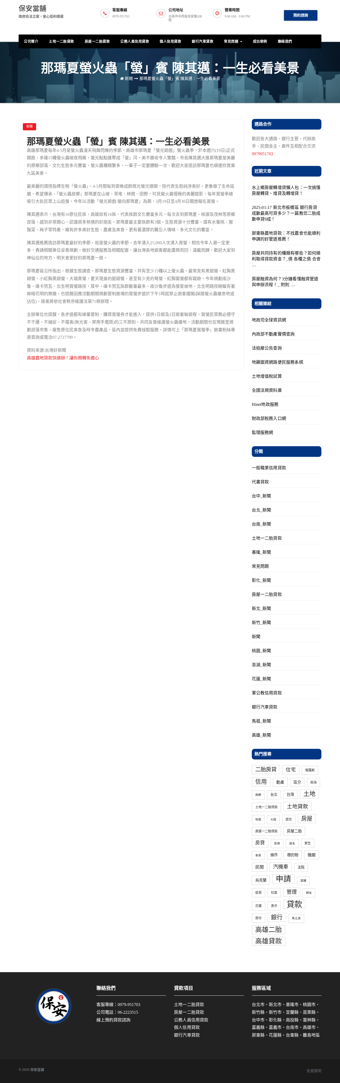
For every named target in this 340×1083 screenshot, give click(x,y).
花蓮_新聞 (261, 679)
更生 (307, 843)
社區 (274, 893)
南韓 (258, 794)
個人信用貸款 (170, 41)
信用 (261, 782)
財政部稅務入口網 (269, 418)
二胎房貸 (266, 769)
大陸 (273, 819)
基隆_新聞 (261, 552)
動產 (280, 782)
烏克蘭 (260, 880)
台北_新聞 (261, 510)
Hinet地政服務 (265, 404)
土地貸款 (297, 806)
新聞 (129, 78)
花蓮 (258, 906)
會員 (258, 855)
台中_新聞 (261, 496)
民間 (259, 867)
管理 (292, 892)
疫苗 (258, 893)
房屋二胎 (294, 831)
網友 (309, 892)
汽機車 (280, 867)
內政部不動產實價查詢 (273, 334)
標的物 (292, 855)
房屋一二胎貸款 (97, 41)
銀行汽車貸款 (202, 41)
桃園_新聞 (261, 650)
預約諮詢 (300, 15)
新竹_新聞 (261, 622)
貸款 (294, 904)
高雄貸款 (268, 941)
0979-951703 (129, 1004)
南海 (313, 782)
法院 (301, 867)
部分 (258, 918)
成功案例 (260, 41)
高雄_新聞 (261, 735)
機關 (312, 855)
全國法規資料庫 (267, 390)
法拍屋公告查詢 (267, 348)
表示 (274, 906)
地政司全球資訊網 (269, 320)
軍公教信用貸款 (267, 693)
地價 (258, 819)
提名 (292, 843)
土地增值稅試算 (267, 376)
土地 (309, 793)
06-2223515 (128, 1012)
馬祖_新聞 (261, 721)
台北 (273, 795)
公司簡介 (31, 41)
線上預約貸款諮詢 (113, 1020)
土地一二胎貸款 (61, 41)
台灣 (290, 794)
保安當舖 (41, 11)
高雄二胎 (268, 929)
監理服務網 (262, 432)
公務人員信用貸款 (134, 41)
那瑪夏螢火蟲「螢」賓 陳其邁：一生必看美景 (179, 78)
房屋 (306, 818)
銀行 (277, 917)
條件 (274, 855)
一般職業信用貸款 (269, 468)
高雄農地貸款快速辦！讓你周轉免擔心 (63, 358)
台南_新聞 (261, 524)
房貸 (260, 842)
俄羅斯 (310, 770)
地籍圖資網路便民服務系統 (277, 362)
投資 (277, 843)
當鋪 (303, 880)
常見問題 (232, 41)
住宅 (291, 769)
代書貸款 (260, 482)
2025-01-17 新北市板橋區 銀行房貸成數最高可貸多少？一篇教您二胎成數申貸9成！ (286, 213)
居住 (289, 819)
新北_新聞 (261, 608)
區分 (297, 782)
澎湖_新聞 (261, 665)
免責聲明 (314, 1071)
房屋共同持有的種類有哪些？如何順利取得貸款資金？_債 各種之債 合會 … (286, 259)
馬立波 (296, 918)
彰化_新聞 (261, 580)
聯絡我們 (285, 41)
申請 (283, 879)
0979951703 (262, 154)
